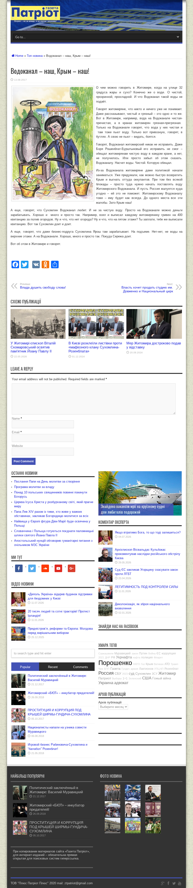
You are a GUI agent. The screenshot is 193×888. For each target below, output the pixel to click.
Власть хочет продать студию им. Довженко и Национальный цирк (147, 288)
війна (167, 678)
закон (135, 653)
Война (152, 653)
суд (131, 673)
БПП (106, 668)
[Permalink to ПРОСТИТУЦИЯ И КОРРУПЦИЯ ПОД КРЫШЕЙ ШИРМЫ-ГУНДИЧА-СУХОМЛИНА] (18, 721)
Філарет (158, 657)
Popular (25, 667)
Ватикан (159, 664)
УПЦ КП (159, 668)
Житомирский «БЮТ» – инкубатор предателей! (61, 693)
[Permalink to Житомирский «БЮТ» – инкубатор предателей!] (18, 704)
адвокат (121, 683)
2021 (101, 657)
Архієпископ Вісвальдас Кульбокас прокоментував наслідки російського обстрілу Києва (147, 554)
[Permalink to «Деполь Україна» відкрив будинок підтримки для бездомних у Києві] (18, 605)
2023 (125, 673)
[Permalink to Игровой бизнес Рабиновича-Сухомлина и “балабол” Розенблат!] (18, 755)
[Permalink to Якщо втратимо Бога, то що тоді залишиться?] (105, 543)
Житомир (167, 673)
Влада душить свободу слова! (43, 286)
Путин (143, 653)
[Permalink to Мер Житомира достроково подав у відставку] (154, 337)
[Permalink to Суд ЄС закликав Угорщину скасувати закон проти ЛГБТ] (105, 580)
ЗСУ (154, 673)
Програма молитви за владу (34, 487)
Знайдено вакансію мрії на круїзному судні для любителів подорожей (133, 509)
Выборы (117, 678)
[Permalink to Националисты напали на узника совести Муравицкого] (18, 738)
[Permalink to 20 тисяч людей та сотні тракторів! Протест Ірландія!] (18, 622)
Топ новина (35, 56)
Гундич (125, 668)
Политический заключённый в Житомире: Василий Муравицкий (56, 790)
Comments (80, 667)
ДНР (107, 657)
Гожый (157, 678)
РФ (113, 657)
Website (17, 446)
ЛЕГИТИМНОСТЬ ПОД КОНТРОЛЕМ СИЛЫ (146, 587)
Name (16, 418)
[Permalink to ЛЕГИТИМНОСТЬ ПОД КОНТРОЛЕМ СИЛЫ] (105, 598)
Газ (143, 664)
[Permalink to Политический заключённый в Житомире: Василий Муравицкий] (18, 687)
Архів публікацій (109, 702)
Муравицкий (122, 653)
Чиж (100, 668)
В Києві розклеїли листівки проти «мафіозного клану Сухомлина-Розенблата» (95, 347)
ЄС (159, 653)
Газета (115, 668)
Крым (149, 664)
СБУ (118, 673)
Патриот (104, 678)
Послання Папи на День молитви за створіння (47, 481)
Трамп (174, 664)
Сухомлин (143, 673)
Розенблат (172, 668)
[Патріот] (35, 19)
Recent (53, 667)
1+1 (125, 678)
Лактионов (146, 668)
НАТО (136, 664)
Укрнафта (124, 657)
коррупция (169, 653)
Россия (106, 673)
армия (134, 668)
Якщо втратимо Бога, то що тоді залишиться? (148, 532)
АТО (167, 664)
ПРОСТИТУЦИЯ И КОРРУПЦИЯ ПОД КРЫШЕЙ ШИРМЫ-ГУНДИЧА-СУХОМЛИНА (58, 827)
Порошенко (115, 662)
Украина (105, 683)
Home (19, 56)
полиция (147, 657)
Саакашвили (105, 653)
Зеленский (135, 678)
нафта (136, 657)
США (146, 678)
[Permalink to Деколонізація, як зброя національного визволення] (105, 615)
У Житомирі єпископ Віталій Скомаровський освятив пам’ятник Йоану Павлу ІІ (33, 347)
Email (16, 432)
